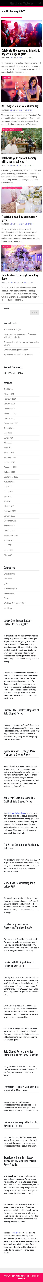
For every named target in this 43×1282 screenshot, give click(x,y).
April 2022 (8, 501)
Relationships (9, 593)
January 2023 (9, 462)
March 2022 (9, 506)
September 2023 (11, 423)
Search (6, 308)
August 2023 (9, 428)
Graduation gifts (10, 588)
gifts (6, 583)
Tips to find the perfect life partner (18, 355)
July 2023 (8, 433)
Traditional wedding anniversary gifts (19, 218)
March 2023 (9, 452)
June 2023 (8, 438)
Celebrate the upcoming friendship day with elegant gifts (20, 52)
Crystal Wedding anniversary (16, 350)
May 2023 (8, 443)
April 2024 (8, 389)
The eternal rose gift (12, 329)
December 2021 (10, 521)
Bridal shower (9, 574)
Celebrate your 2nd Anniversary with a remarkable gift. (18, 159)
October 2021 (9, 530)
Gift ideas (6, 22)
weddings (6, 246)
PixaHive (21, 1279)
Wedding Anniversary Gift (12, 129)
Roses (6, 598)
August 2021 (9, 540)
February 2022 (10, 511)
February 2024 (10, 399)
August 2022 (9, 482)
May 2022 (8, 496)
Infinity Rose (17, 1233)
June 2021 (8, 550)
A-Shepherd (29, 58)
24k (17, 813)
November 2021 (10, 526)
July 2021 (8, 545)
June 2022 (8, 491)
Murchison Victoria (21, 3)
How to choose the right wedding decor (19, 277)
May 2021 (8, 555)
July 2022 (8, 487)
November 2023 (10, 413)
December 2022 (10, 467)
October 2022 (9, 472)
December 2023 (10, 409)
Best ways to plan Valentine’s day (19, 106)
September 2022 (11, 477)
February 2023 (10, 457)
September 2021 (11, 535)
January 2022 (9, 516)
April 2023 (8, 448)
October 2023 (9, 418)
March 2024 (9, 394)
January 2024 (9, 404)
